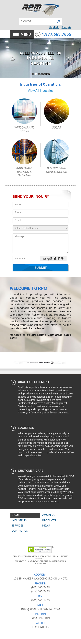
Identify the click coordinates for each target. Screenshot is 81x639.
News (46, 526)
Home (15, 515)
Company (48, 515)
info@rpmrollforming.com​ (40, 609)
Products (49, 520)
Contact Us (20, 531)
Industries (19, 520)
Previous (12, 58)
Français (66, 27)
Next (68, 58)
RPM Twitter (40, 627)
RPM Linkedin (40, 618)
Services (17, 526)
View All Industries (40, 90)
